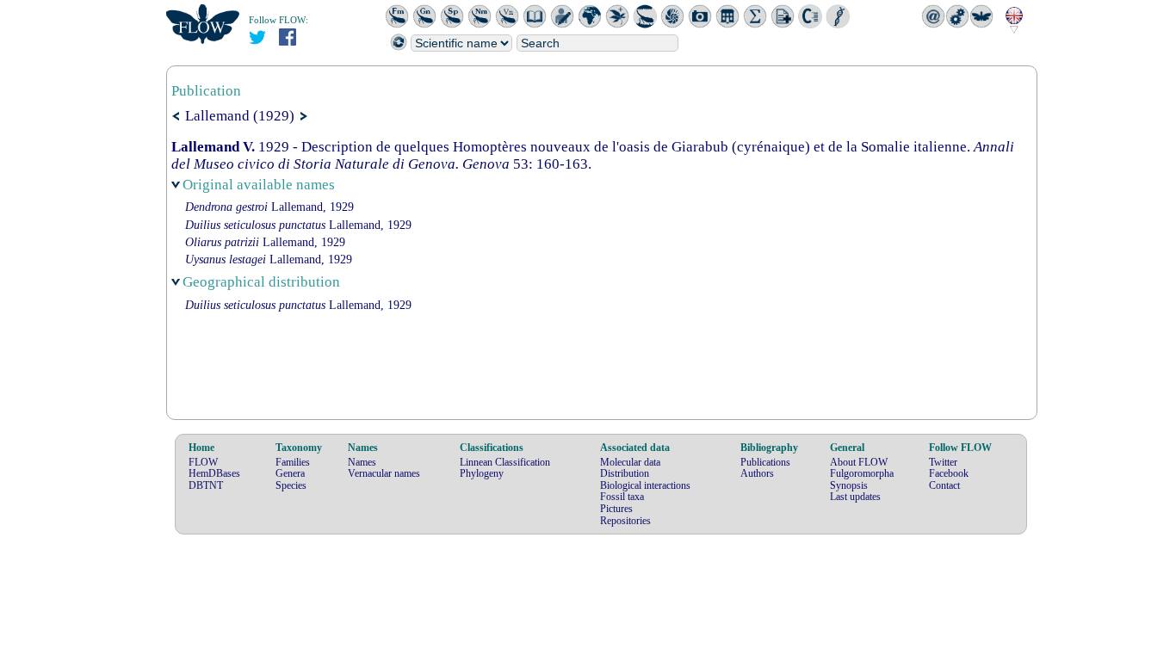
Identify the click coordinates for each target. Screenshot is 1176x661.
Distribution (624, 473)
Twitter (943, 462)
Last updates (855, 497)
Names (362, 462)
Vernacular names (384, 473)
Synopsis (849, 485)
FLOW (203, 462)
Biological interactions (645, 485)
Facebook (949, 473)
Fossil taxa (622, 497)
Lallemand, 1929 (269, 207)
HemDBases (214, 473)
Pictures (616, 509)
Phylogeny (482, 473)
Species (290, 485)
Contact (944, 485)
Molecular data (630, 462)
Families (292, 462)
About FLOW (859, 462)
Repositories (625, 521)
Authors (757, 473)
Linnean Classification (505, 462)
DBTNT (206, 485)
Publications (765, 462)
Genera (290, 473)
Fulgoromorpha (862, 473)
